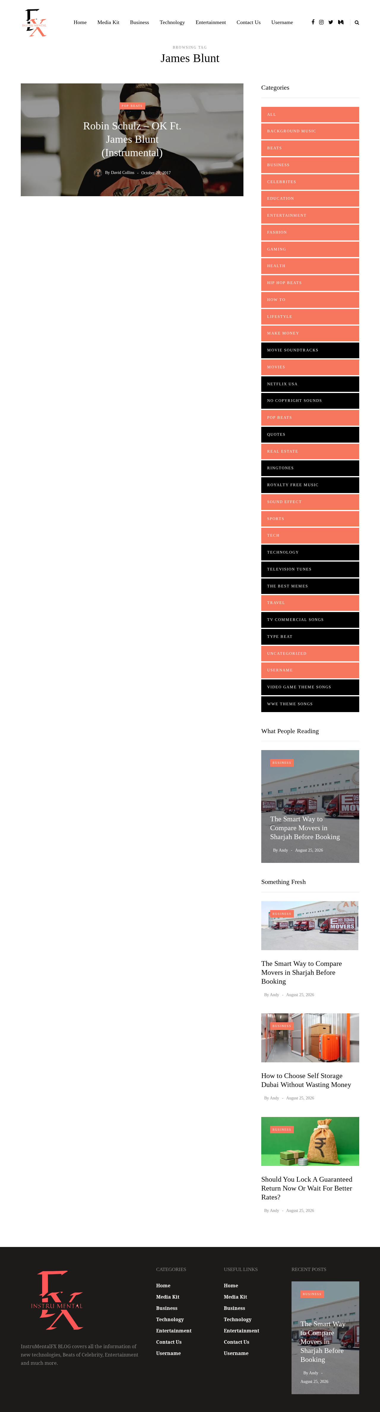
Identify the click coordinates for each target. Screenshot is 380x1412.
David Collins (122, 172)
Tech (273, 535)
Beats (274, 148)
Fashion (277, 232)
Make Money (283, 333)
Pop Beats (132, 105)
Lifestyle (279, 316)
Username (282, 22)
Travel (276, 602)
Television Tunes (289, 569)
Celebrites (281, 182)
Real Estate (282, 451)
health (276, 266)
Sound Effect (284, 502)
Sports (275, 518)
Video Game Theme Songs (299, 687)
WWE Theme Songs (290, 704)
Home (80, 22)
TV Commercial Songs (295, 619)
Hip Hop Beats (284, 283)
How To (276, 299)
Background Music (291, 131)
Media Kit (108, 22)
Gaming (276, 249)
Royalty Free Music (293, 485)
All (271, 114)
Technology (172, 22)
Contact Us (249, 22)
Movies (276, 367)
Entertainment (211, 22)
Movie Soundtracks (293, 350)
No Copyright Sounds (294, 400)
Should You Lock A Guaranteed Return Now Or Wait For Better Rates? (306, 1188)
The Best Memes (287, 586)
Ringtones (280, 468)
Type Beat (280, 636)
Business (139, 22)
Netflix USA (282, 384)
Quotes (276, 434)
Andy (283, 850)
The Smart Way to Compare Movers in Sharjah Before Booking (305, 828)
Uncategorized (287, 653)
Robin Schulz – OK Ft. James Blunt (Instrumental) (132, 139)
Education (280, 198)
